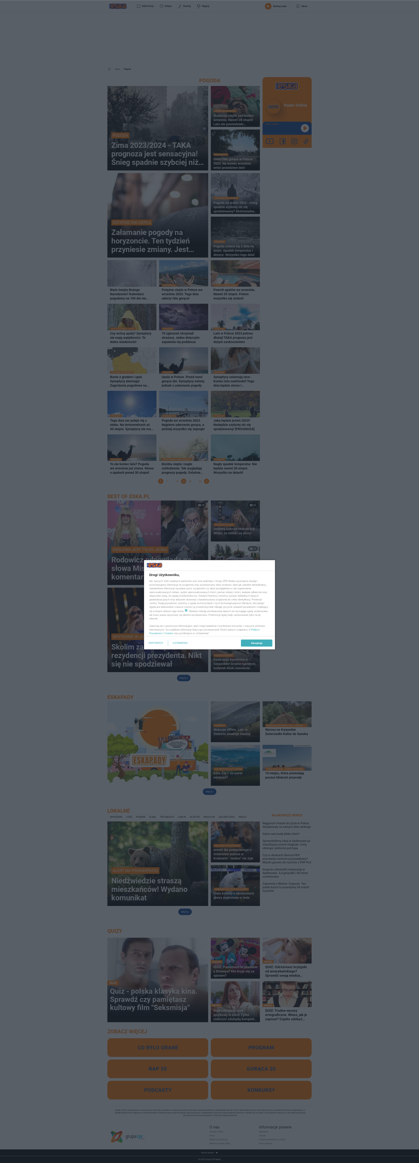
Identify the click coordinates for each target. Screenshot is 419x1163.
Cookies (168, 633)
